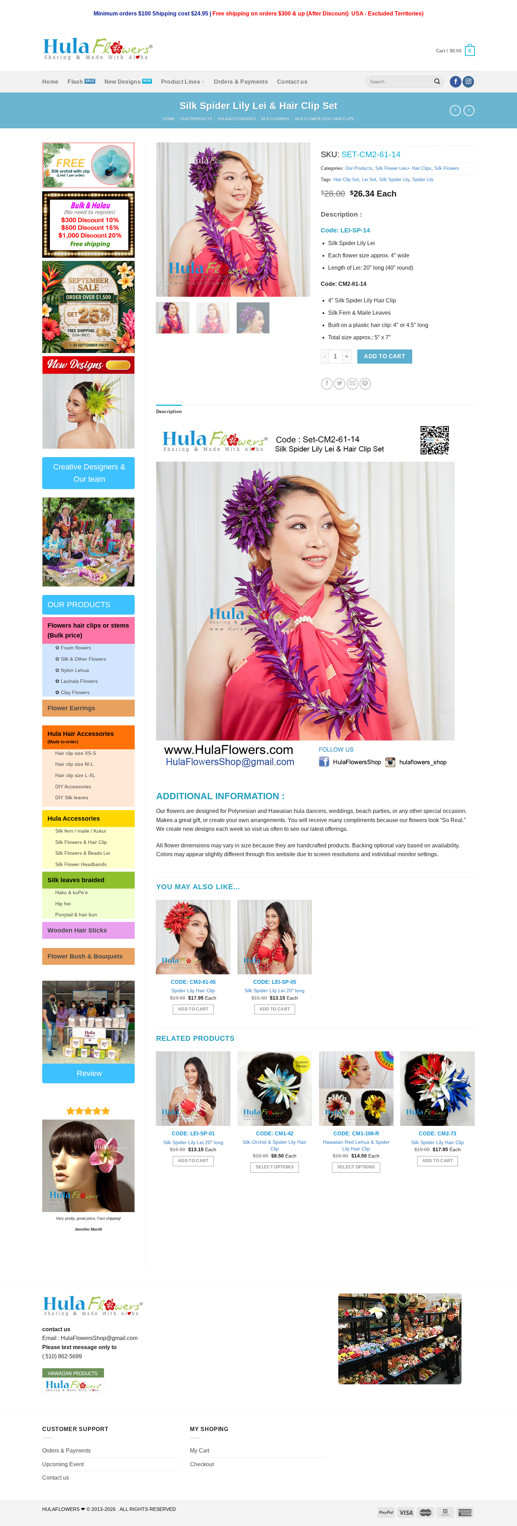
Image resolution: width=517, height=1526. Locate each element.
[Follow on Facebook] (455, 82)
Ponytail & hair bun (76, 914)
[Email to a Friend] (352, 384)
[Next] (123, 402)
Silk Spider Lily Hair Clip (437, 1142)
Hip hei (63, 903)
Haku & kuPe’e (71, 892)
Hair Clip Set (346, 179)
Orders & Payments (241, 82)
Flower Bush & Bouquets (85, 956)
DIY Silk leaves (71, 797)
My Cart (199, 1451)
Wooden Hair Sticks (77, 930)
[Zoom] (165, 288)
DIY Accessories (73, 786)
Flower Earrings (71, 708)
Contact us (292, 82)
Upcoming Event (63, 1464)
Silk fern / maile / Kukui (80, 831)
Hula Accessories (237, 119)
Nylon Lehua (74, 670)
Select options (275, 1167)
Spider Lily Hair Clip (193, 990)
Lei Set (369, 179)
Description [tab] (169, 411)
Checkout (202, 1464)
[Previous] (52, 402)
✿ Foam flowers (73, 647)
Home (50, 82)
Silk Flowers (275, 119)
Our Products (196, 119)
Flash (75, 82)
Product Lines (180, 82)
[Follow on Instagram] (468, 82)
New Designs (122, 82)
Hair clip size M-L (74, 764)
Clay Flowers (75, 692)
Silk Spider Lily (394, 179)
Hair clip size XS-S (75, 753)
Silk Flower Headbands (81, 864)
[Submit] (437, 82)
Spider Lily (423, 179)
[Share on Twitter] (339, 384)
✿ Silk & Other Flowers (80, 659)
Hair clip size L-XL (75, 775)
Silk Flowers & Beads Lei (82, 853)
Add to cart (384, 356)
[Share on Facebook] (327, 384)
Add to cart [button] (193, 1009)
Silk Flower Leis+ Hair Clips (324, 119)
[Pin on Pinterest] (365, 384)
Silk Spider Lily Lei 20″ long (274, 990)
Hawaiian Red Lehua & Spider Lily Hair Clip (356, 1145)
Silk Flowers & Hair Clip (81, 842)
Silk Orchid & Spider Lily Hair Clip (274, 1145)
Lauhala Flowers (79, 681)
